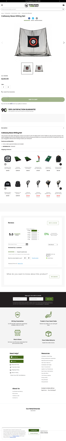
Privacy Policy (47, 304)
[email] (37, 18)
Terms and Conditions (39, 304)
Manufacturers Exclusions (47, 361)
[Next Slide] (59, 1)
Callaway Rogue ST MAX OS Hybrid (38, 193)
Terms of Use (13, 437)
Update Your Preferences (47, 369)
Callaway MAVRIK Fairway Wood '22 (48, 193)
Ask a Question (54, 276)
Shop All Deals (45, 380)
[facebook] (29, 18)
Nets (19, 13)
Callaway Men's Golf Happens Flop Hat (7, 193)
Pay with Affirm (45, 374)
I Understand (34, 430)
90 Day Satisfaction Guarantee (48, 359)
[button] (3, 87)
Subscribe (49, 299)
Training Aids (7, 13)
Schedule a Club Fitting (47, 357)
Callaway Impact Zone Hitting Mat (18, 168)
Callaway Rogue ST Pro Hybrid (28, 193)
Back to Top (20, 263)
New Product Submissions (47, 371)
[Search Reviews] (27, 244)
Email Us (13, 361)
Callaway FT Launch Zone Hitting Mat (48, 168)
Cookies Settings (34, 433)
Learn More (33, 411)
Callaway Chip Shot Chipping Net (7, 168)
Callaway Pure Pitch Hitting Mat (38, 168)
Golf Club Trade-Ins (46, 363)
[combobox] (33, 9)
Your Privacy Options (46, 376)
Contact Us (15, 398)
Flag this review (35, 258)
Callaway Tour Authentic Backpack (18, 193)
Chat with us (14, 357)
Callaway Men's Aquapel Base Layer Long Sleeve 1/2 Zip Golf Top (58, 168)
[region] (21, 433)
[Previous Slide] (6, 1)
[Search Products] (64, 9)
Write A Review (53, 223)
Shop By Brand (45, 382)
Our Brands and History (17, 392)
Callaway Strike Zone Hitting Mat (28, 168)
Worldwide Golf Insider (46, 365)
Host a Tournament (46, 367)
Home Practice (14, 13)
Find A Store (15, 394)
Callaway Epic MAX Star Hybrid (58, 193)
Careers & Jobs (15, 396)
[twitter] (33, 18)
